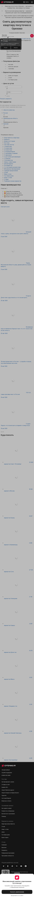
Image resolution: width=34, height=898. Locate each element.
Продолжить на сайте (17, 895)
